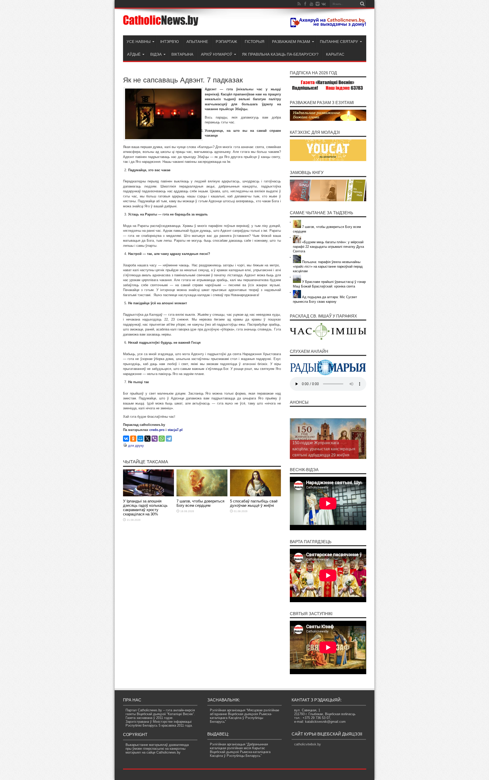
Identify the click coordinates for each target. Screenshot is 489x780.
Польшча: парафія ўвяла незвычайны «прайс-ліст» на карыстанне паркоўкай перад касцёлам (328, 266)
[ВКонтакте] (126, 439)
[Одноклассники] (133, 439)
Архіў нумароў (216, 54)
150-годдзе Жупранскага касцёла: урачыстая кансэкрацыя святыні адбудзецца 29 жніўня (323, 449)
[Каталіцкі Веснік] (161, 23)
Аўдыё (134, 54)
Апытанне (197, 41)
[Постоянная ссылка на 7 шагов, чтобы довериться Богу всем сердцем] (201, 495)
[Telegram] (169, 439)
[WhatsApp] (162, 439)
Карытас (335, 54)
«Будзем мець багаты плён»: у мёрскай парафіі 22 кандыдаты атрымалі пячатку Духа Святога (328, 246)
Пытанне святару (339, 41)
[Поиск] (362, 4)
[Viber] (155, 439)
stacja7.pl (175, 430)
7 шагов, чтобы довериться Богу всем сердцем (200, 503)
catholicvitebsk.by (307, 744)
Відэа (156, 54)
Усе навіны (139, 41)
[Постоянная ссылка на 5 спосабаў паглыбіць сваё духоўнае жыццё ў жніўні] (255, 495)
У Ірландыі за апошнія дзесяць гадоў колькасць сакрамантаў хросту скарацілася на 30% (145, 507)
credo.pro (157, 430)
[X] (147, 439)
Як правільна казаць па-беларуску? (280, 54)
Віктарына (182, 54)
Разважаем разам (291, 41)
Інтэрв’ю (169, 41)
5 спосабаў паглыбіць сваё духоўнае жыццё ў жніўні (254, 503)
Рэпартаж (226, 41)
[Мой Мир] (140, 439)
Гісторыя (254, 41)
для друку (136, 445)
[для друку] (125, 445)
